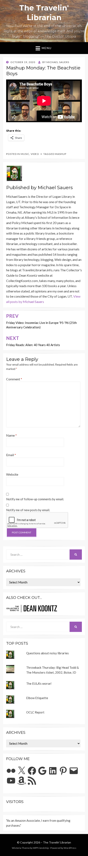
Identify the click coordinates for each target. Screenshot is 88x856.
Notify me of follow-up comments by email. (35, 499)
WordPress (70, 847)
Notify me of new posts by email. (28, 510)
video (35, 153)
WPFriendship (41, 847)
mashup (60, 153)
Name (11, 435)
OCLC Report (35, 712)
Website (12, 474)
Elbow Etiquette (37, 698)
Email (11, 455)
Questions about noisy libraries (47, 653)
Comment (14, 379)
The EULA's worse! (39, 683)
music (25, 153)
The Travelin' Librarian (57, 842)
